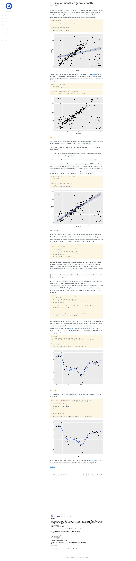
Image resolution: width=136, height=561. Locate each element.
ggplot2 (52, 468)
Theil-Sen (95, 74)
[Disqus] (76, 494)
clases (72, 328)
